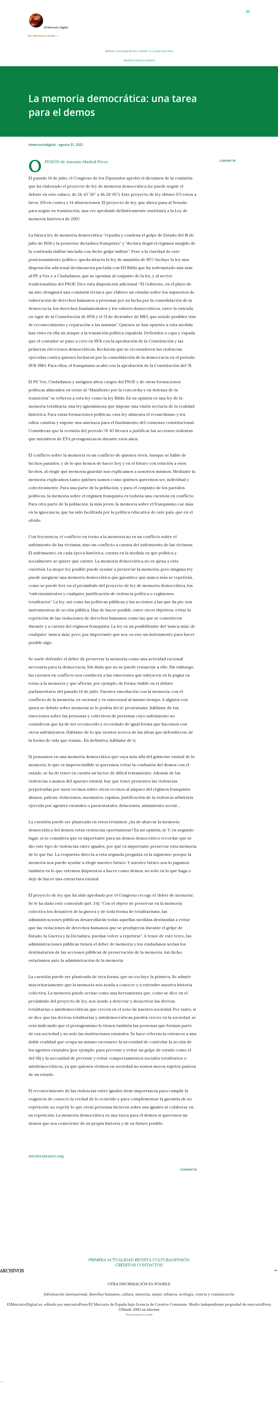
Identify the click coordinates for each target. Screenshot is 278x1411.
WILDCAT (140, 60)
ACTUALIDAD (121, 51)
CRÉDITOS (125, 1264)
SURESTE (150, 60)
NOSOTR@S (167, 51)
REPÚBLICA (129, 60)
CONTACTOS (149, 1264)
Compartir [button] (227, 161)
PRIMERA (110, 51)
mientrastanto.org (45, 1155)
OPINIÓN (143, 51)
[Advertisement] (112, 1206)
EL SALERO (155, 51)
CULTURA (162, 1259)
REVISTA (133, 51)
